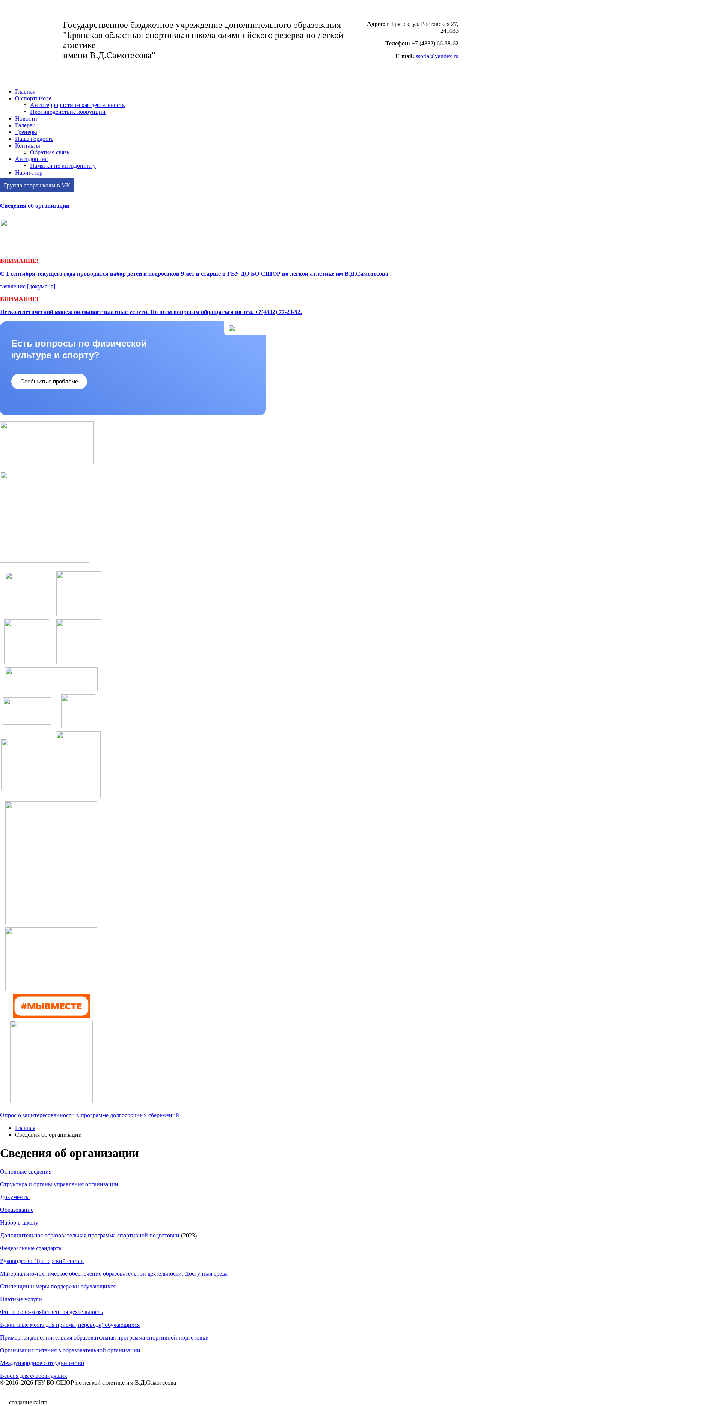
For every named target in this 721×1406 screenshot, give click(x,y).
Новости (26, 118)
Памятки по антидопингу (63, 166)
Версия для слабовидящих (33, 1376)
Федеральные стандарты (31, 1248)
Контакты (27, 145)
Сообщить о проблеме (49, 381)
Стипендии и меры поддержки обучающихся (58, 1286)
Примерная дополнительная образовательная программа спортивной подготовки (104, 1337)
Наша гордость (34, 139)
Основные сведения (25, 1171)
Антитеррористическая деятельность (77, 105)
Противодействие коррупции (68, 112)
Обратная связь (49, 152)
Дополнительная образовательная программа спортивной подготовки (89, 1235)
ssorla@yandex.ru (437, 56)
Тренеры (26, 132)
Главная (25, 91)
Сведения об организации (34, 205)
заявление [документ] (27, 286)
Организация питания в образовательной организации (70, 1350)
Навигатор (28, 172)
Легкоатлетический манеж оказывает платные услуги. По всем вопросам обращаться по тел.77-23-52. (151, 312)
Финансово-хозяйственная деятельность (51, 1312)
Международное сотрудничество (42, 1363)
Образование (16, 1210)
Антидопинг (31, 159)
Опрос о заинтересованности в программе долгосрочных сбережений (89, 1115)
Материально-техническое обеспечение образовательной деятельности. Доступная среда (114, 1273)
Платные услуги (21, 1299)
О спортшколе (33, 98)
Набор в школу (19, 1222)
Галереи (25, 125)
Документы (15, 1197)
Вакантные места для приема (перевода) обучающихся (70, 1325)
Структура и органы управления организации (59, 1184)
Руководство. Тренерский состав (42, 1261)
